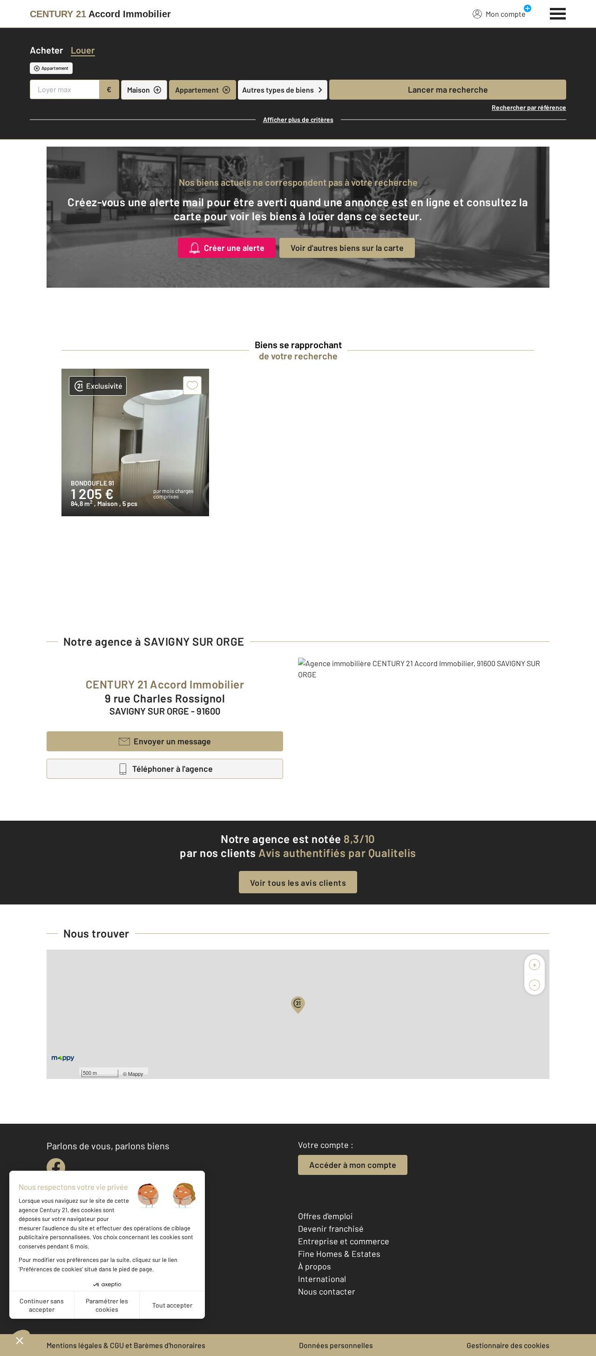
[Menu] (558, 13)
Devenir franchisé (331, 1228)
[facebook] (56, 1167)
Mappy (135, 1073)
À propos (314, 1266)
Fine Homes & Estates (339, 1253)
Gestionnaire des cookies (508, 1345)
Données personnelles (336, 1345)
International (322, 1279)
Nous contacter (326, 1291)
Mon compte (506, 13)
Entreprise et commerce (343, 1241)
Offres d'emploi (325, 1216)
